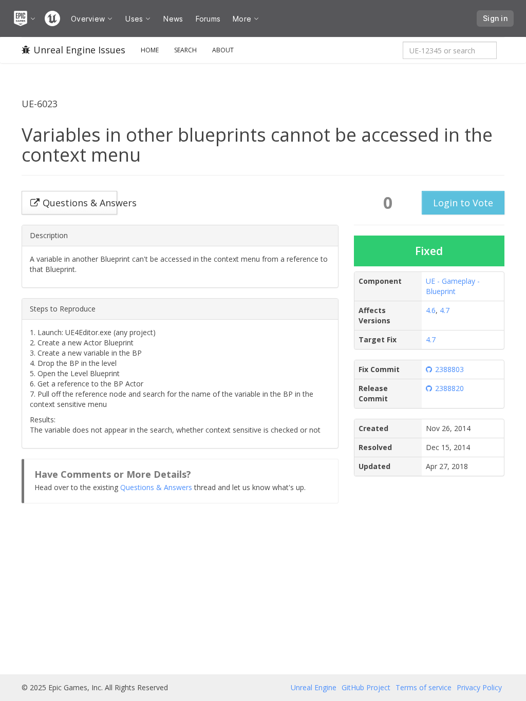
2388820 (449, 388)
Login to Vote (463, 203)
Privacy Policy (479, 687)
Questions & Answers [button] (80, 203)
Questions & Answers (156, 487)
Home (150, 50)
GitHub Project (366, 687)
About (223, 50)
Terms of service (424, 687)
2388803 (449, 369)
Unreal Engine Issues (79, 50)
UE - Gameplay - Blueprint (453, 286)
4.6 (431, 310)
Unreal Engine (313, 687)
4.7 (444, 310)
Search (185, 50)
